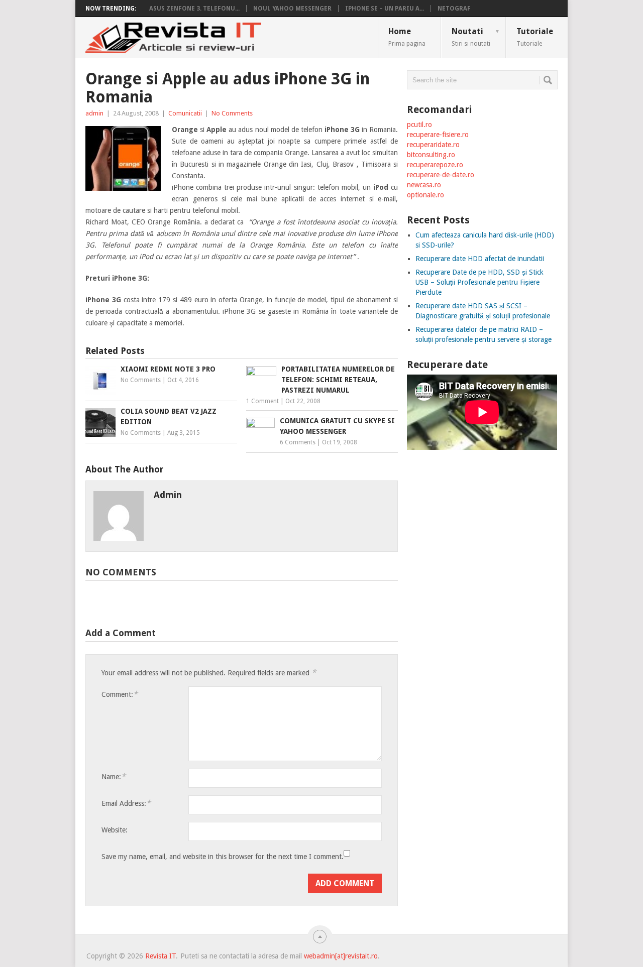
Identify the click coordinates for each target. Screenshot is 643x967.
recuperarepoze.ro (435, 165)
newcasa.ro (424, 185)
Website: (114, 830)
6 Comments (297, 442)
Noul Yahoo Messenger (292, 8)
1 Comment (262, 401)
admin (94, 113)
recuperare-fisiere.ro (438, 135)
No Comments (232, 113)
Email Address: (126, 803)
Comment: (119, 694)
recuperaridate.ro (433, 145)
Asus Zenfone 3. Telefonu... (194, 8)
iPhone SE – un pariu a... (384, 8)
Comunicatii (185, 113)
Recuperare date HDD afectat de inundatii (479, 259)
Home (406, 37)
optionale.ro (425, 195)
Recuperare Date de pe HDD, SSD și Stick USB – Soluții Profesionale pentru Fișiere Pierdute (479, 282)
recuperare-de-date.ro (440, 175)
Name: (113, 776)
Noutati (476, 37)
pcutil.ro (419, 124)
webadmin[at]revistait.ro (340, 956)
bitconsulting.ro (431, 155)
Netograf (454, 8)
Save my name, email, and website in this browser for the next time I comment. (222, 857)
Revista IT (160, 956)
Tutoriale (534, 37)
